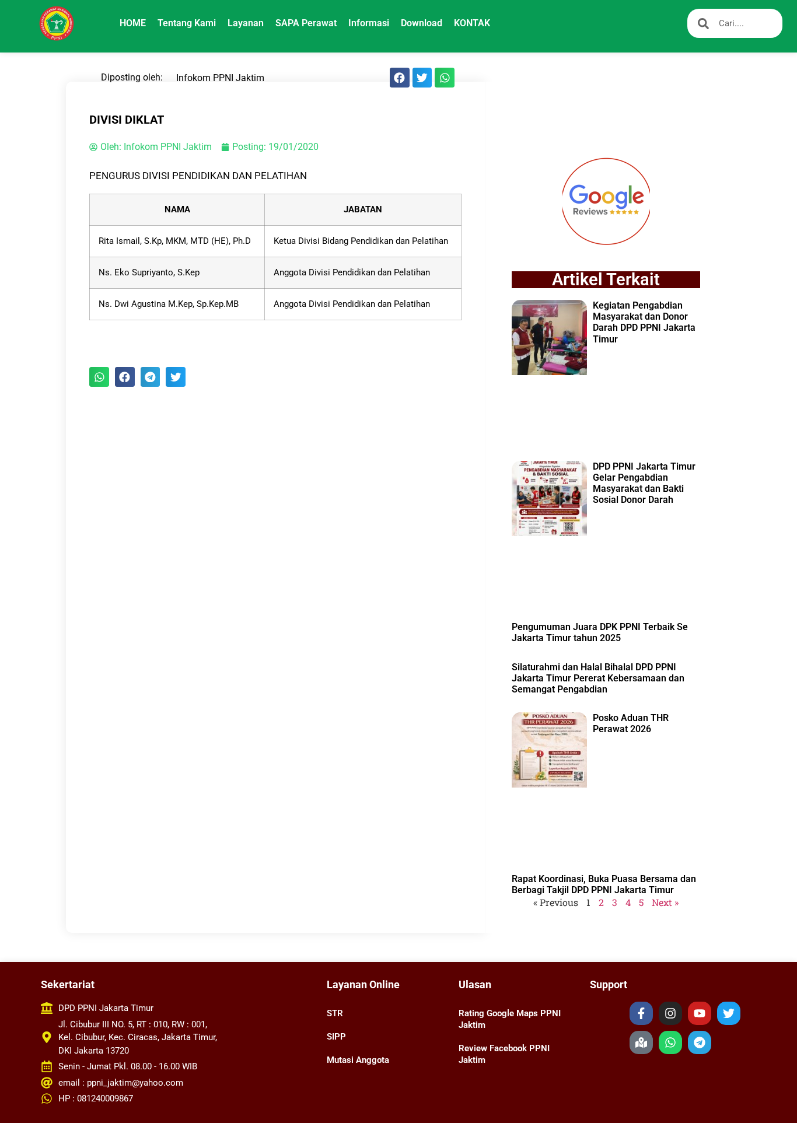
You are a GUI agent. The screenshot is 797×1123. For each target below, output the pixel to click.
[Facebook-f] (641, 1013)
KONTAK (472, 23)
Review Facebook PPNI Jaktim (504, 1054)
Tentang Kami (187, 23)
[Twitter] (728, 1013)
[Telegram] (699, 1042)
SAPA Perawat (306, 23)
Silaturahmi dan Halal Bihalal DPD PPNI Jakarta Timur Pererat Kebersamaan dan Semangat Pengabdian (598, 678)
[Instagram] (670, 1013)
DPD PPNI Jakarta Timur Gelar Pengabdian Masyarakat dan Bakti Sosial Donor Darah (644, 483)
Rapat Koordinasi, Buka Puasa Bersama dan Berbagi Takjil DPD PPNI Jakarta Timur (604, 884)
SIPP (336, 1036)
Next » (665, 902)
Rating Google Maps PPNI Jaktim (510, 1019)
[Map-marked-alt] (641, 1042)
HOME (133, 23)
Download (421, 23)
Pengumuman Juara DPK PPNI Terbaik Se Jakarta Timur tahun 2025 (600, 632)
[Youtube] (699, 1013)
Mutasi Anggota (358, 1060)
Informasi (368, 23)
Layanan (246, 23)
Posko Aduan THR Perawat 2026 (631, 723)
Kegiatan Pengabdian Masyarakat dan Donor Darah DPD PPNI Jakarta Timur (644, 322)
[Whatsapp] (670, 1042)
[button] (400, 78)
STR (335, 1013)
